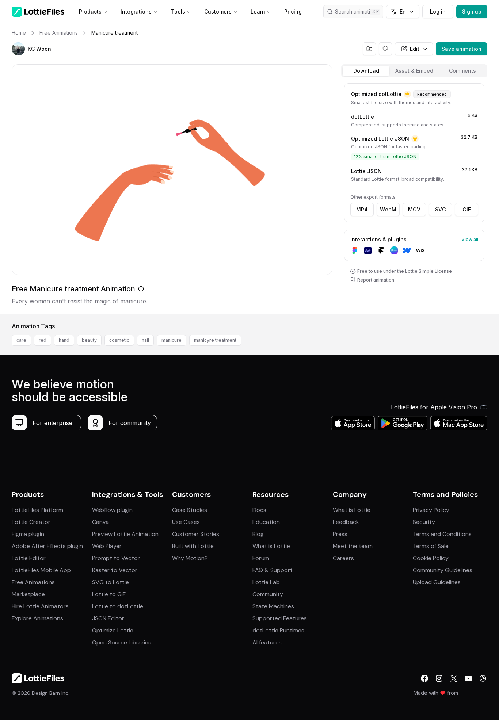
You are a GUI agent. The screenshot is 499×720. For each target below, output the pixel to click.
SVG (440, 209)
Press (340, 534)
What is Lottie (271, 546)
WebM (388, 209)
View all (469, 239)
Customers (218, 11)
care (21, 340)
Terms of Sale (431, 546)
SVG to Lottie (110, 582)
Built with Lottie (193, 546)
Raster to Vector (114, 570)
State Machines (273, 606)
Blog (258, 534)
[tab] (366, 71)
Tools (178, 11)
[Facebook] (424, 678)
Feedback (346, 522)
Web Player (107, 546)
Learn (258, 11)
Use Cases (186, 522)
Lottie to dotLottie (117, 606)
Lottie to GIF (109, 594)
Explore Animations (37, 618)
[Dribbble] (483, 678)
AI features (267, 642)
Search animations (357, 11)
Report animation (375, 280)
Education (266, 522)
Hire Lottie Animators (40, 606)
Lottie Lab (266, 582)
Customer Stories (195, 534)
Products (90, 11)
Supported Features (279, 618)
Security (424, 522)
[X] (453, 678)
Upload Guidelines (437, 582)
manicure (171, 340)
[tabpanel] (414, 197)
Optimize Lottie (112, 630)
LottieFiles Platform (37, 510)
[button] (18, 48)
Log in (438, 11)
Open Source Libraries (121, 642)
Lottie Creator (31, 522)
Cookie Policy (431, 558)
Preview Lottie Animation (125, 534)
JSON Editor (108, 618)
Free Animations (33, 582)
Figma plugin (28, 534)
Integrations (136, 11)
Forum (260, 558)
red (42, 340)
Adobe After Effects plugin (47, 546)
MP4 (362, 209)
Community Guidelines (442, 570)
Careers (343, 558)
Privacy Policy (431, 510)
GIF (466, 209)
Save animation (461, 49)
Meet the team (353, 546)
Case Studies (189, 510)
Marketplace (28, 594)
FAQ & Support (272, 570)
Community (267, 594)
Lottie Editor (29, 558)
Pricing (293, 11)
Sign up (471, 11)
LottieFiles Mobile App (41, 570)
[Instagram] (439, 678)
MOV (414, 209)
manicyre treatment (215, 340)
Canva (100, 522)
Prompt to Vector (116, 558)
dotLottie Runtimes (278, 630)
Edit (414, 49)
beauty (89, 340)
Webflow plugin (112, 510)
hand (64, 340)
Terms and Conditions (442, 534)
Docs (259, 510)
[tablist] (414, 70)
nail (145, 340)
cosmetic (119, 340)
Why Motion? (190, 558)
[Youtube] (468, 678)
